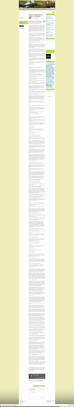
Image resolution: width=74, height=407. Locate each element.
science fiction (49, 84)
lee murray (47, 79)
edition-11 (52, 68)
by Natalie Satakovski (50, 34)
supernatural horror (48, 87)
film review (53, 76)
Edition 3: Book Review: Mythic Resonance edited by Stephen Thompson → (42, 12)
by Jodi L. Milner (50, 29)
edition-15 (47, 69)
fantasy (47, 76)
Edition (35, 380)
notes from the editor (50, 83)
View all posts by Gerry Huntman (40, 377)
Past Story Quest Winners (35, 8)
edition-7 (49, 67)
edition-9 (47, 68)
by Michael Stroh (50, 22)
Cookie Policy (15, 405)
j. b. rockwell (51, 78)
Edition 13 (50, 72)
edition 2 (52, 70)
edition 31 (48, 75)
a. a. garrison (47, 63)
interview (48, 78)
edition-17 (53, 69)
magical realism (47, 80)
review (47, 83)
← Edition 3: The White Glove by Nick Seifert (32, 12)
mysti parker (50, 81)
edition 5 (52, 71)
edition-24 (47, 70)
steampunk (47, 86)
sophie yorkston (49, 85)
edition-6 (47, 67)
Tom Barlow (52, 87)
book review (52, 64)
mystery (46, 81)
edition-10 (49, 68)
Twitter (53, 8)
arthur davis (50, 63)
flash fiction (47, 77)
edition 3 (40, 380)
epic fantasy (51, 75)
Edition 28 (48, 74)
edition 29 (51, 74)
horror (42, 380)
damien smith (48, 65)
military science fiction (51, 80)
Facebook (51, 8)
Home (20, 8)
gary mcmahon (50, 77)
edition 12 (47, 72)
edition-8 (52, 67)
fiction (41, 380)
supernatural (51, 86)
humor (46, 78)
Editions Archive (43, 8)
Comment (42, 397)
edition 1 (50, 70)
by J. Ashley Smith (49, 17)
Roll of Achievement (25, 8)
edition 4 (50, 71)
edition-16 (50, 69)
